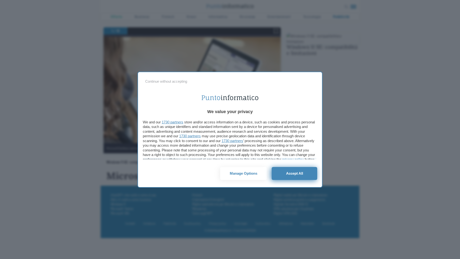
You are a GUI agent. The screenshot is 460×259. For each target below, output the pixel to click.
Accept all (294, 173)
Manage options (243, 173)
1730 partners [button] (172, 122)
